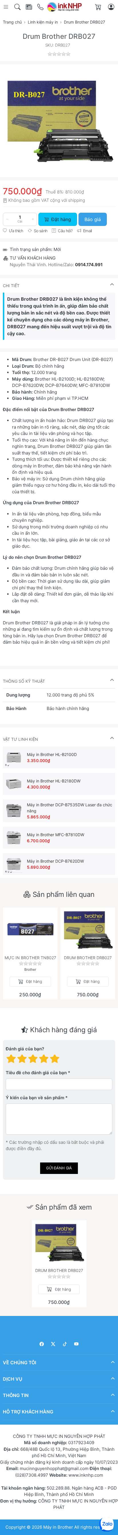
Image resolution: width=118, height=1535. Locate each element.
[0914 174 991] (40, 7)
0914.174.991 (89, 264)
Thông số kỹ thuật (24, 681)
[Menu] (6, 7)
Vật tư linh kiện (20, 739)
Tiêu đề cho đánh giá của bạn (36, 1073)
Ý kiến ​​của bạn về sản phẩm (35, 1098)
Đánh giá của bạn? (25, 1049)
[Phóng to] (59, 120)
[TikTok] (65, 1344)
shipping (76, 200)
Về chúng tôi (19, 1362)
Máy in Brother (58, 1527)
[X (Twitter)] (53, 1344)
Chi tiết (11, 285)
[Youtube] (76, 1344)
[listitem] (59, 120)
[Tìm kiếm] (17, 7)
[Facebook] (42, 1344)
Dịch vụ (12, 1379)
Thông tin (16, 1395)
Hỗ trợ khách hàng (28, 1411)
